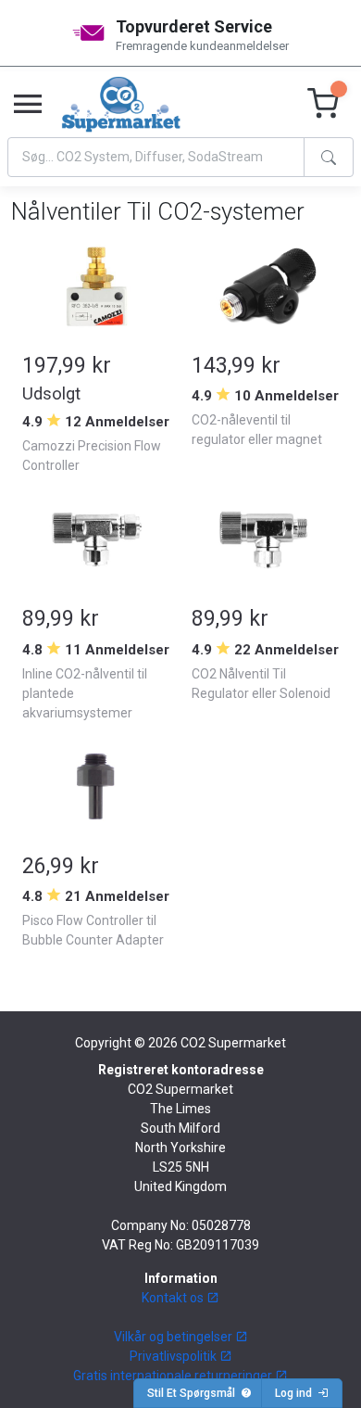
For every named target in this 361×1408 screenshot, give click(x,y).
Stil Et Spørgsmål (194, 1393)
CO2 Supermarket (233, 1042)
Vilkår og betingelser (174, 1336)
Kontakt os (174, 1297)
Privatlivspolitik (174, 1356)
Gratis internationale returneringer (174, 1375)
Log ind (296, 1393)
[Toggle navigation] (27, 104)
